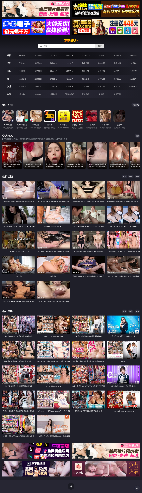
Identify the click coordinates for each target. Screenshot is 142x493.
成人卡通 (53, 71)
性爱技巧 (133, 86)
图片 (9, 78)
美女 (124, 176)
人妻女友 (53, 86)
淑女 (130, 311)
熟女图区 (117, 79)
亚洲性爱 (22, 71)
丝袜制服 (101, 63)
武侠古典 (69, 86)
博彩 (9, 55)
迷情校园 (85, 86)
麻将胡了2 (86, 55)
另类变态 (133, 71)
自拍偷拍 (38, 63)
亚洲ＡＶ (22, 63)
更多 (137, 176)
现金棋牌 (117, 55)
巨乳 (130, 176)
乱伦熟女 (117, 71)
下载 (137, 136)
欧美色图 (53, 79)
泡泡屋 (101, 94)
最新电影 (7, 311)
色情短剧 (117, 94)
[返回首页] (137, 488)
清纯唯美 (101, 79)
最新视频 (7, 176)
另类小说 (101, 86)
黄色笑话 (117, 86)
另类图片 (133, 79)
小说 (9, 86)
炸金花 (101, 55)
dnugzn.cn (71, 40)
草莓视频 (53, 94)
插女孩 (22, 94)
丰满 (124, 311)
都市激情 (22, 86)
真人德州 (38, 55)
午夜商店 (38, 94)
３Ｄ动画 (69, 63)
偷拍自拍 (38, 71)
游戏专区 (69, 55)
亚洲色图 (38, 79)
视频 (9, 63)
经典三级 (101, 71)
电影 (9, 70)
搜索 (100, 46)
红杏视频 (85, 94)
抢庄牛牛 (133, 55)
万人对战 (53, 55)
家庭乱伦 (38, 86)
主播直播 (117, 63)
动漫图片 (69, 79)
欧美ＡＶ (53, 63)
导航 (9, 94)
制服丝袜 (85, 71)
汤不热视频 (69, 94)
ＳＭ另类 (133, 63)
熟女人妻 (85, 63)
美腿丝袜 (85, 79)
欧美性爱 (69, 71)
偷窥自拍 (22, 79)
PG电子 (22, 55)
